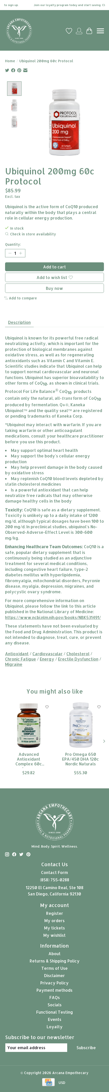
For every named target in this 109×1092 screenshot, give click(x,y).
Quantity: (13, 244)
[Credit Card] (48, 1082)
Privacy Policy (54, 982)
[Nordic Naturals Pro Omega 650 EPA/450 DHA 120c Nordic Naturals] (80, 725)
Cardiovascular (47, 653)
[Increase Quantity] (20, 253)
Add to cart (54, 266)
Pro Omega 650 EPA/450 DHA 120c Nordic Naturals (80, 759)
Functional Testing (54, 1012)
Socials (55, 1004)
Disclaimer (54, 975)
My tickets (54, 927)
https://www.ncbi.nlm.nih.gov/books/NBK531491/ (53, 617)
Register (54, 913)
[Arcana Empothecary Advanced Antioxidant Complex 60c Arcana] (28, 725)
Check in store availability (33, 234)
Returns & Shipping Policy (55, 960)
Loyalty (55, 1026)
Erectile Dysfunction (78, 659)
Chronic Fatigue (20, 659)
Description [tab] (19, 322)
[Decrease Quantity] (10, 253)
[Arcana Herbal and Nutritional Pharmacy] (19, 31)
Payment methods (54, 990)
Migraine (13, 664)
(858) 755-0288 (54, 879)
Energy (47, 659)
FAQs (54, 997)
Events (54, 1019)
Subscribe (86, 1047)
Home (10, 61)
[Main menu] (100, 30)
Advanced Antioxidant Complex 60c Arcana (28, 760)
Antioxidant (17, 653)
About (54, 953)
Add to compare (23, 298)
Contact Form (54, 872)
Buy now (54, 288)
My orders (54, 920)
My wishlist (54, 935)
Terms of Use (54, 968)
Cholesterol (77, 653)
